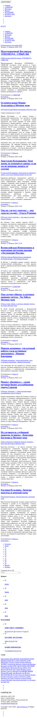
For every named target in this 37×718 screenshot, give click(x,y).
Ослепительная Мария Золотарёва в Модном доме (15, 104)
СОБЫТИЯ (9, 7)
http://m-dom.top (22, 707)
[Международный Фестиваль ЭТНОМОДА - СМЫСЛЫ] (18, 60)
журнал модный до (22, 680)
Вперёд (7, 565)
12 (5, 549)
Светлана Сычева (12, 676)
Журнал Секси (26, 669)
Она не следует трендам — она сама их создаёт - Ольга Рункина (18, 211)
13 (5, 551)
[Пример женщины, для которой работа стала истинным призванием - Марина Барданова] (18, 362)
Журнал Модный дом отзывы (11, 669)
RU (2, 26)
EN (4, 26)
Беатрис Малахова (11, 668)
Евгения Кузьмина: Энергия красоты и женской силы (16, 491)
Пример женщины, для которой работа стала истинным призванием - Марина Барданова (18, 352)
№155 (7, 584)
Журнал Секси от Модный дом (11, 671)
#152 (6, 608)
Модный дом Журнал (22, 673)
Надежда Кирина (24, 675)
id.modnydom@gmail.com (9, 703)
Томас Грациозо (15, 678)
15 (5, 555)
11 (5, 547)
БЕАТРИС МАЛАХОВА (13, 637)
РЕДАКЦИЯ (9, 12)
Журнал (7, 11)
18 (5, 560)
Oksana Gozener (14, 662)
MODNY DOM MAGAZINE (10, 660)
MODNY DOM (19, 659)
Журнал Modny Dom (24, 668)
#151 (6, 616)
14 (5, 553)
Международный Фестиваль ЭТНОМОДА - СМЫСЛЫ (16, 52)
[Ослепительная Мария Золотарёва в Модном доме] (18, 109)
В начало (8, 544)
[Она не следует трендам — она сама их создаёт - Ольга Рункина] (18, 219)
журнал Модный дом (8, 680)
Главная (7, 5)
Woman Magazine (25, 662)
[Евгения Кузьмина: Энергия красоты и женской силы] (18, 498)
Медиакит (8, 9)
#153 (6, 600)
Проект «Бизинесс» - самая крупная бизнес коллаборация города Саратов (17, 384)
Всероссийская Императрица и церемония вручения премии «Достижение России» (17, 250)
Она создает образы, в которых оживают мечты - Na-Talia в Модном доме (17, 297)
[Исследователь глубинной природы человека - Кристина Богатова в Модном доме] (18, 443)
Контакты (8, 16)
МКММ (25, 671)
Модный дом (10, 673)
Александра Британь (14, 664)
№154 (7, 592)
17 (5, 558)
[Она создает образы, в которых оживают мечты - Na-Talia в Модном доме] (18, 305)
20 (5, 563)
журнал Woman (26, 678)
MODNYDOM (29, 659)
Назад (7, 546)
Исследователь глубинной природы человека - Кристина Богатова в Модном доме (17, 435)
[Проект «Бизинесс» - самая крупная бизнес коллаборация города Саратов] (18, 393)
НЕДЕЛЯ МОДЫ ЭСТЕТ (9, 675)
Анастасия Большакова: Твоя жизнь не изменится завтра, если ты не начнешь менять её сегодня (18, 165)
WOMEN (4, 664)
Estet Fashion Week (7, 659)
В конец (7, 567)
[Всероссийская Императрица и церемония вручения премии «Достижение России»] (18, 259)
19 (5, 562)
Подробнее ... (5, 97)
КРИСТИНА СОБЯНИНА (14, 628)
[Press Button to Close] (6, 2)
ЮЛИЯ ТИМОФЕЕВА (13, 647)
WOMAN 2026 (10, 14)
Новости (15, 153)
